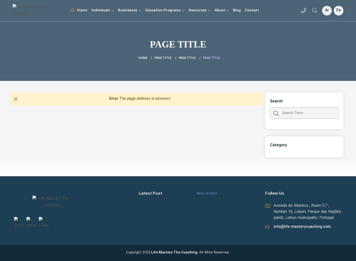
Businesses (127, 10)
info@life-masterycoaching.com (302, 227)
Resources (198, 10)
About (220, 10)
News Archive (207, 193)
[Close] (16, 99)
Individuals (101, 10)
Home (82, 10)
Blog (237, 10)
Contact (252, 10)
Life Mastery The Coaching (174, 252)
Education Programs (163, 10)
